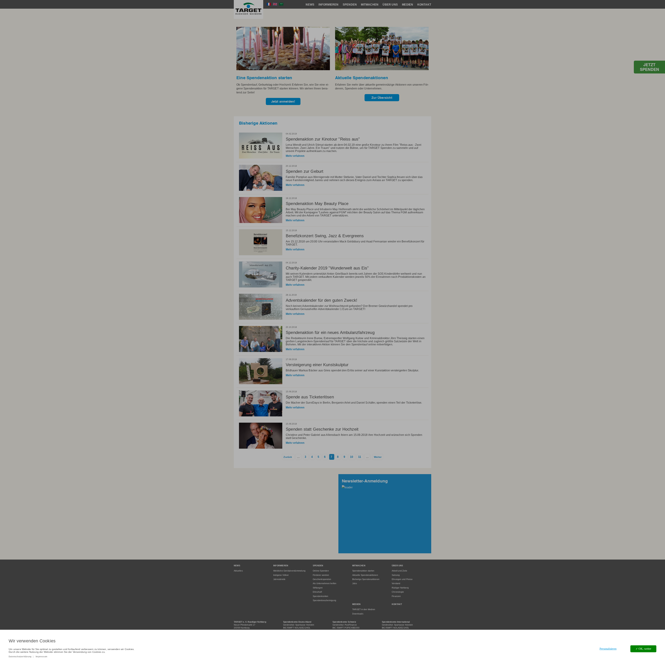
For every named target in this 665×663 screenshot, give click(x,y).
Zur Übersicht (381, 97)
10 (351, 456)
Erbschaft (317, 592)
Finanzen (396, 596)
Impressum (41, 656)
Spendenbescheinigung (324, 600)
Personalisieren (608, 648)
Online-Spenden (321, 571)
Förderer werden (321, 575)
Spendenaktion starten (363, 571)
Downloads (357, 614)
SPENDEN (350, 4)
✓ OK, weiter (643, 648)
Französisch (269, 4)
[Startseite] (248, 9)
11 (359, 456)
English (275, 4)
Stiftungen (318, 588)
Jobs (354, 583)
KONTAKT (424, 4)
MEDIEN (407, 4)
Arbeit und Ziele (399, 571)
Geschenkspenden (322, 579)
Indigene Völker (281, 575)
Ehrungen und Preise (402, 579)
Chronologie (398, 592)
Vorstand (396, 583)
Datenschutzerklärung (20, 656)
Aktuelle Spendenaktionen (365, 575)
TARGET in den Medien (363, 609)
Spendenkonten (320, 596)
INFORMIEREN (328, 4)
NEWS (310, 4)
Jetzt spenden (649, 67)
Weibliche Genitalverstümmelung (289, 571)
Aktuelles (238, 571)
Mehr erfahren (295, 155)
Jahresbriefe (279, 579)
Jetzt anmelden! (283, 101)
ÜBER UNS (390, 4)
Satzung (396, 575)
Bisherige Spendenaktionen (365, 579)
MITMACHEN (369, 4)
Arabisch (281, 4)
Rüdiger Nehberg (400, 588)
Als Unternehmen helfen (324, 583)
